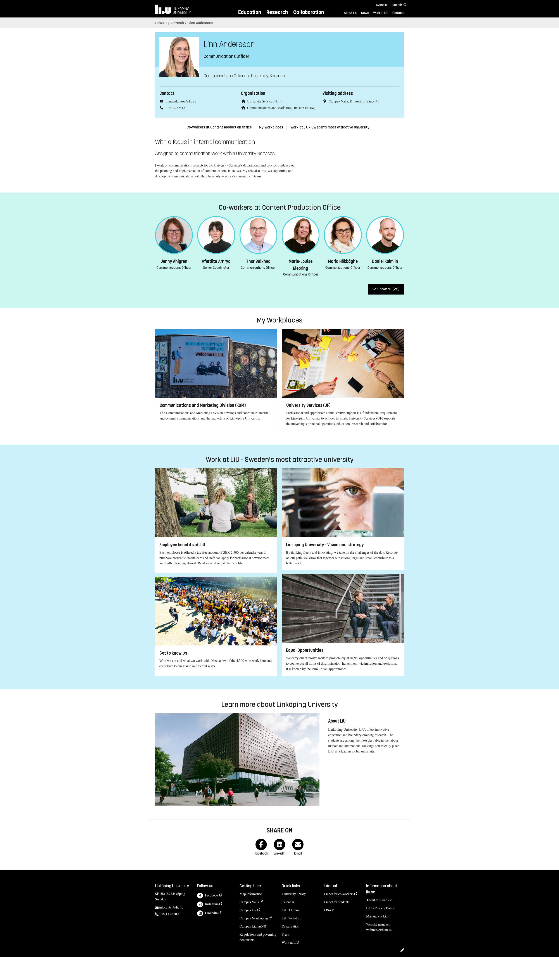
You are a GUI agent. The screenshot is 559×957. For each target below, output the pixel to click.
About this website (379, 900)
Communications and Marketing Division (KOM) (281, 107)
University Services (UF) (264, 101)
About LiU (350, 13)
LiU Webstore (291, 918)
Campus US (248, 910)
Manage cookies (377, 916)
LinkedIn (211, 912)
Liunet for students (336, 902)
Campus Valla (249, 902)
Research (277, 12)
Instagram (212, 904)
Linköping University (170, 23)
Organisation (290, 926)
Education (249, 12)
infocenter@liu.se (171, 907)
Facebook (211, 895)
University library (294, 893)
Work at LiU (380, 13)
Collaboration (308, 12)
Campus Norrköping (254, 918)
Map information (251, 893)
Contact (398, 13)
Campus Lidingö (251, 926)
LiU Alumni (290, 910)
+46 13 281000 (169, 913)
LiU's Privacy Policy (380, 908)
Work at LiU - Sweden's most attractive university (329, 127)
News (365, 13)
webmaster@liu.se (379, 929)
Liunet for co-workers (339, 893)
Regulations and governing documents (258, 937)
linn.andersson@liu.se (181, 101)
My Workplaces (271, 127)
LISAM (329, 910)
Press (285, 934)
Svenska (382, 5)
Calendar (288, 902)
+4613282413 (175, 107)
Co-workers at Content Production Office (219, 127)
